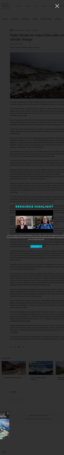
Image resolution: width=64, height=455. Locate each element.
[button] (57, 6)
